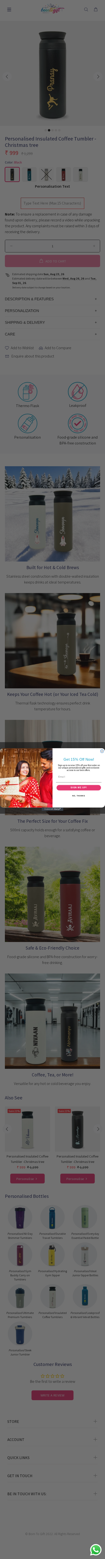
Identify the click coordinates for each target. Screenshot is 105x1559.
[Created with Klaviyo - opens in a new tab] (52, 809)
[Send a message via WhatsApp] (96, 1550)
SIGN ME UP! (79, 788)
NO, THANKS (78, 796)
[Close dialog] (102, 751)
